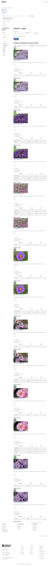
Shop (4, 24)
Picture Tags (17, 305)
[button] (43, 2)
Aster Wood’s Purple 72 (18, 502)
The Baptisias (41, 556)
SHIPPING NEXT (16, 71)
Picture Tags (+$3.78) (18, 70)
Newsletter (34, 530)
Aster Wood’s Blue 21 (18, 330)
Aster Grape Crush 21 (18, 124)
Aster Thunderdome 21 (18, 261)
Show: (41, 45)
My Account (35, 526)
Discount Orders (4, 529)
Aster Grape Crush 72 (18, 159)
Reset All (3, 32)
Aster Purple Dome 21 (18, 194)
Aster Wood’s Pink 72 (18, 431)
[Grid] (19, 46)
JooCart (45, 536)
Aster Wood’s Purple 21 (18, 469)
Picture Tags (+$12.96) (19, 101)
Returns (18, 527)
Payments (3, 527)
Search (4, 25)
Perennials (5, 41)
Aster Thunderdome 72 (18, 294)
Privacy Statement (5, 531)
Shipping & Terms (5, 530)
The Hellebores (41, 553)
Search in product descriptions (19, 36)
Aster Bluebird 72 (17, 92)
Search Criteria (16, 31)
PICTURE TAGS (16, 68)
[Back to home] (4, 2)
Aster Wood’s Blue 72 (18, 363)
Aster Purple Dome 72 (18, 228)
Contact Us (19, 526)
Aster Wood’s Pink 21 (18, 398)
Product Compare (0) (23, 45)
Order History (35, 527)
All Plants (5, 37)
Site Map (18, 529)
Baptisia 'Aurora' (42, 555)
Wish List (34, 529)
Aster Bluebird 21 (17, 60)
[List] (15, 46)
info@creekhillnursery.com (8, 557)
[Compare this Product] (20, 78)
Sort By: (29, 45)
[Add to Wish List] (19, 78)
